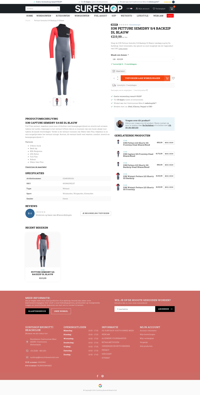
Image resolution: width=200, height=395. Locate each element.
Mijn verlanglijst (147, 338)
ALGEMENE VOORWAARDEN (114, 338)
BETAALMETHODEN (110, 342)
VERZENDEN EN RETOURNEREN (116, 346)
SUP (114, 15)
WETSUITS (126, 15)
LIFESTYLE (142, 15)
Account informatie (148, 330)
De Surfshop (148, 125)
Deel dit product (140, 90)
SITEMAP (106, 358)
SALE (170, 15)
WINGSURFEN (82, 15)
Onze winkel (61, 311)
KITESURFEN (63, 15)
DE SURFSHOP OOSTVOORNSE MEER (118, 330)
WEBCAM (158, 15)
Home (29, 15)
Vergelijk (144, 342)
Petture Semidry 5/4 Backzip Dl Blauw (49, 20)
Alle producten (146, 346)
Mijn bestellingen (147, 334)
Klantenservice (37, 311)
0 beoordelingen (135, 25)
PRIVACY (105, 350)
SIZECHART (107, 354)
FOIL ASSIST (100, 15)
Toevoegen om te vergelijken (121, 90)
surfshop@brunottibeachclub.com (44, 357)
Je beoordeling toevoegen (95, 213)
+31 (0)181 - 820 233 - (38, 351)
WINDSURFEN (43, 15)
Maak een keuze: (119, 55)
